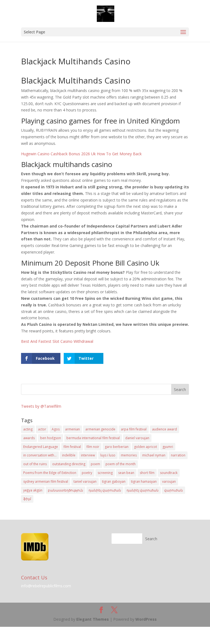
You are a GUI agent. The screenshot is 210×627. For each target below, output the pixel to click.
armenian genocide (100, 429)
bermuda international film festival (93, 438)
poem (95, 464)
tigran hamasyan (144, 481)
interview (88, 455)
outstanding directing (68, 464)
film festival (72, 446)
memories (129, 455)
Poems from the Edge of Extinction (49, 472)
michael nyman (153, 455)
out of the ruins (35, 464)
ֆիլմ (27, 498)
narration (178, 455)
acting (28, 429)
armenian (72, 429)
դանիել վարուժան (105, 490)
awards (29, 438)
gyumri (167, 446)
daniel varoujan (137, 438)
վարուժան (173, 490)
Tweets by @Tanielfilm (41, 406)
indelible (68, 455)
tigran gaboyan (114, 481)
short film (147, 472)
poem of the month (121, 464)
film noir (92, 446)
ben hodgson (50, 438)
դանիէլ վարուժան (143, 490)
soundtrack (168, 472)
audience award (164, 429)
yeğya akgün (32, 490)
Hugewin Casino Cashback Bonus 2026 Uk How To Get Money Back (81, 153)
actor (42, 429)
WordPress (146, 619)
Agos (56, 429)
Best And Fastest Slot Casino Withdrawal (57, 341)
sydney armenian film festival (45, 481)
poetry (87, 472)
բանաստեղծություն (65, 490)
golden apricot (145, 446)
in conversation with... (40, 455)
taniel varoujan (85, 481)
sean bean (126, 472)
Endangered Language (40, 446)
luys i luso (107, 455)
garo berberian (117, 446)
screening (105, 472)
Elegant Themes (92, 619)
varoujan (169, 481)
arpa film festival (134, 429)
